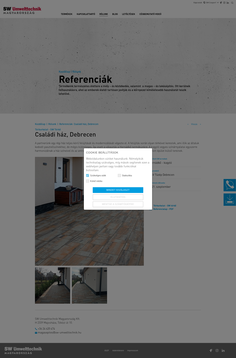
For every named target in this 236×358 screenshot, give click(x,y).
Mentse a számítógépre (118, 204)
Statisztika (127, 175)
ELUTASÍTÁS (118, 197)
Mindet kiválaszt (118, 190)
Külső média (96, 181)
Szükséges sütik (98, 175)
